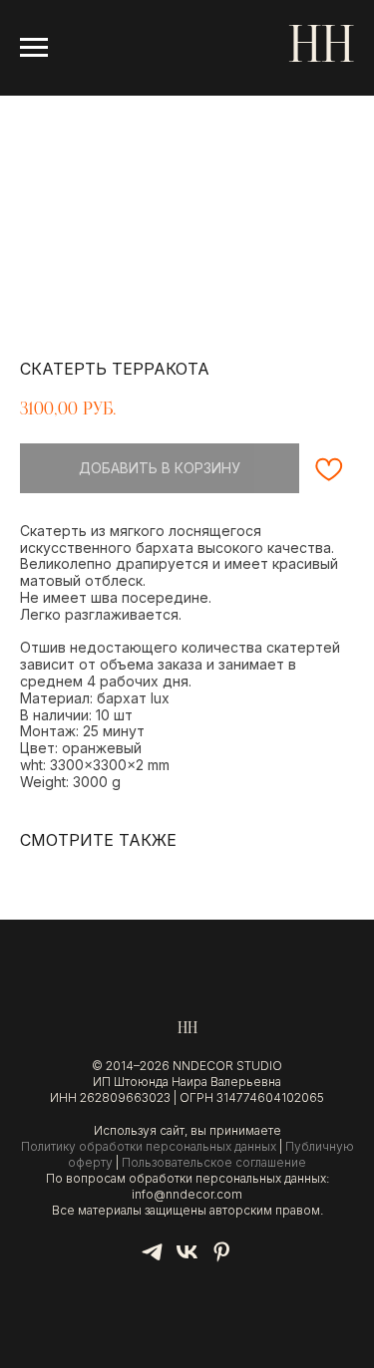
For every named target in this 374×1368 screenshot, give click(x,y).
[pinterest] (221, 1258)
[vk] (187, 1258)
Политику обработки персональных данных (148, 1146)
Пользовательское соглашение (214, 1162)
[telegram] (152, 1258)
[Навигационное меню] (34, 48)
